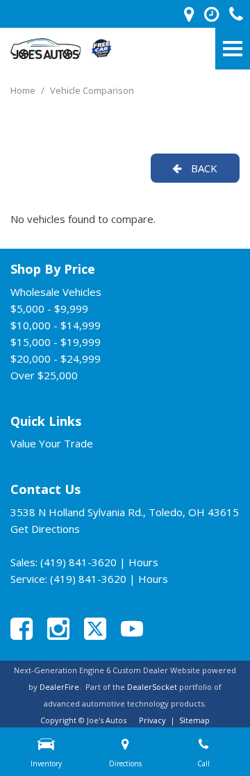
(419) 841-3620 (78, 562)
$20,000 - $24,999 (55, 358)
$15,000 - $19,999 (55, 342)
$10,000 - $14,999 (55, 325)
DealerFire (59, 687)
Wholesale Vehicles (55, 292)
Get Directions (45, 529)
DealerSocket (152, 687)
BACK (202, 168)
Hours (143, 562)
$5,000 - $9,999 (49, 308)
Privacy (152, 720)
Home (24, 90)
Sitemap (194, 720)
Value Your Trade (51, 443)
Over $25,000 (44, 375)
